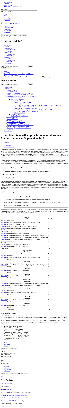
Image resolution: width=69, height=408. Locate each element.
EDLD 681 (4, 241)
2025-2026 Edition (5, 68)
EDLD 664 (4, 237)
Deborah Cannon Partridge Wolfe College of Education (18, 74)
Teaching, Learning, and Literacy (19, 116)
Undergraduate (8, 45)
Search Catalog (5, 66)
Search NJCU (4, 11)
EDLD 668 (4, 239)
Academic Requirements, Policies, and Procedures (20, 93)
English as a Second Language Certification (25, 108)
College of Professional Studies (15, 117)
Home (5, 71)
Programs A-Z (8, 48)
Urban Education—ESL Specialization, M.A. (26, 111)
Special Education (15, 114)
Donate (6, 346)
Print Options (7, 63)
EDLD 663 (4, 235)
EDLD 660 (4, 222)
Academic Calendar (12, 90)
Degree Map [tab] (7, 145)
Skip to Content (8, 2)
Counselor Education (16, 97)
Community (7, 20)
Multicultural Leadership (10, 75)
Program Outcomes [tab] (9, 147)
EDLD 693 (4, 246)
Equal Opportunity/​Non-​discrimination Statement (20, 125)
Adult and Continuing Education (16, 122)
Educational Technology (17, 99)
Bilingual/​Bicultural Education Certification (25, 107)
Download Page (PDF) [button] (7, 389)
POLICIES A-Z (8, 58)
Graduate (6, 46)
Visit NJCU (7, 344)
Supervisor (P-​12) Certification (22, 103)
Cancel (2, 406)
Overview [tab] (6, 142)
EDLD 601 (4, 231)
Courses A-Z (7, 52)
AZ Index (6, 3)
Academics (7, 17)
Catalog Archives (8, 129)
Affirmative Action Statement (15, 123)
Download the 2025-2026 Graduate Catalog (12, 401)
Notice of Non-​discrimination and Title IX (18, 126)
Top (2, 376)
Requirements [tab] (7, 144)
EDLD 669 (4, 226)
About (5, 14)
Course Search (8, 57)
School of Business (12, 119)
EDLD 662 (4, 224)
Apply (5, 343)
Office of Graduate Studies (14, 120)
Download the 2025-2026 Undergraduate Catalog (14, 395)
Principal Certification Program (22, 102)
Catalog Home (8, 5)
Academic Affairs (12, 91)
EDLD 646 (4, 228)
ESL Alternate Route (19, 113)
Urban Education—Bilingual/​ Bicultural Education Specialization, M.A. (33, 110)
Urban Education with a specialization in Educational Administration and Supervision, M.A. (38, 105)
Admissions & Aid (9, 16)
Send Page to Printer (6, 383)
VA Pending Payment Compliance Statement (19, 128)
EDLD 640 (4, 233)
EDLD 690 (4, 244)
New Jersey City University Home (13, 6)
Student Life (7, 19)
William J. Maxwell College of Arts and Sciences (20, 94)
